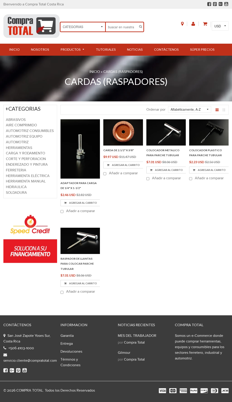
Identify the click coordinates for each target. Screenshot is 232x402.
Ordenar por (155, 110)
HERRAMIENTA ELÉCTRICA (28, 176)
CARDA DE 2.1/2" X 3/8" (118, 150)
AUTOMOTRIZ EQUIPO (24, 136)
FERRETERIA (16, 170)
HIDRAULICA (16, 187)
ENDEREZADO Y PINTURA (27, 165)
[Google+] (220, 4)
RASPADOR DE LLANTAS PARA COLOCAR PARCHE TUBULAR (77, 263)
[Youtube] (226, 4)
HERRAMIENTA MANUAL (26, 181)
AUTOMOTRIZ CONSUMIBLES (30, 131)
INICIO (94, 72)
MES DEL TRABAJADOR (137, 336)
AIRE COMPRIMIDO (21, 125)
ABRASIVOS (16, 120)
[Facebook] (209, 4)
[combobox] (122, 26)
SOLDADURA (16, 193)
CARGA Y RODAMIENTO (25, 153)
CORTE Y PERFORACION (26, 159)
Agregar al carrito (83, 202)
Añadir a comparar (80, 211)
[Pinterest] (215, 4)
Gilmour (124, 353)
